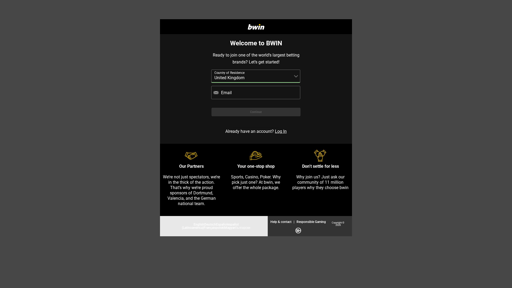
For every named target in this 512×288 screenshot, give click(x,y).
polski (220, 228)
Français (210, 228)
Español (221, 224)
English (199, 224)
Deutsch (210, 224)
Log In (281, 131)
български (242, 228)
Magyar (229, 228)
